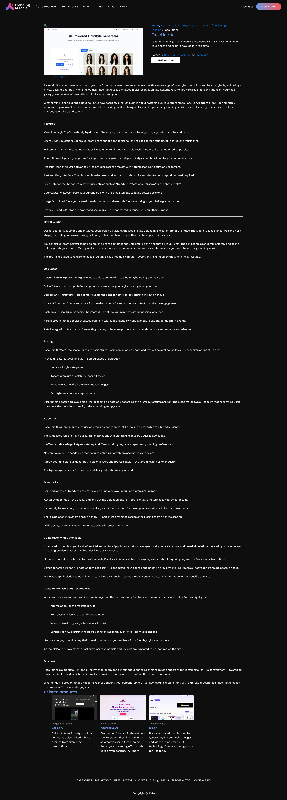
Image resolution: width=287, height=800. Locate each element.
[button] (45, 25)
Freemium (202, 55)
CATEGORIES (49, 6)
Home (155, 25)
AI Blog (154, 780)
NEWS (123, 6)
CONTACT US (202, 780)
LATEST (98, 6)
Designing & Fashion (177, 55)
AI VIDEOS (141, 780)
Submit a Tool (268, 6)
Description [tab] (59, 77)
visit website (166, 60)
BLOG (111, 6)
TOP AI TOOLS (70, 6)
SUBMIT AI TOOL (182, 780)
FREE (86, 6)
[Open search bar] (37, 6)
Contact (248, 6)
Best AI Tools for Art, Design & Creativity (186, 25)
